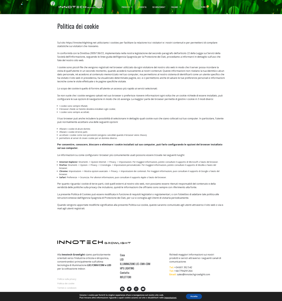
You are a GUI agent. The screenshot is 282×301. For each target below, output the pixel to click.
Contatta (142, 7)
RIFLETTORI (125, 277)
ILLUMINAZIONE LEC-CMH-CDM (135, 264)
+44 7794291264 (183, 270)
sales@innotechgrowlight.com (193, 274)
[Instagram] (136, 289)
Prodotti (126, 7)
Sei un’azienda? (158, 7)
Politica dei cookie (65, 283)
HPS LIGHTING (127, 268)
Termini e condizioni (66, 287)
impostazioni (170, 297)
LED (122, 259)
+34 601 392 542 (183, 267)
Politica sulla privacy (66, 279)
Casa (122, 255)
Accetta (194, 296)
